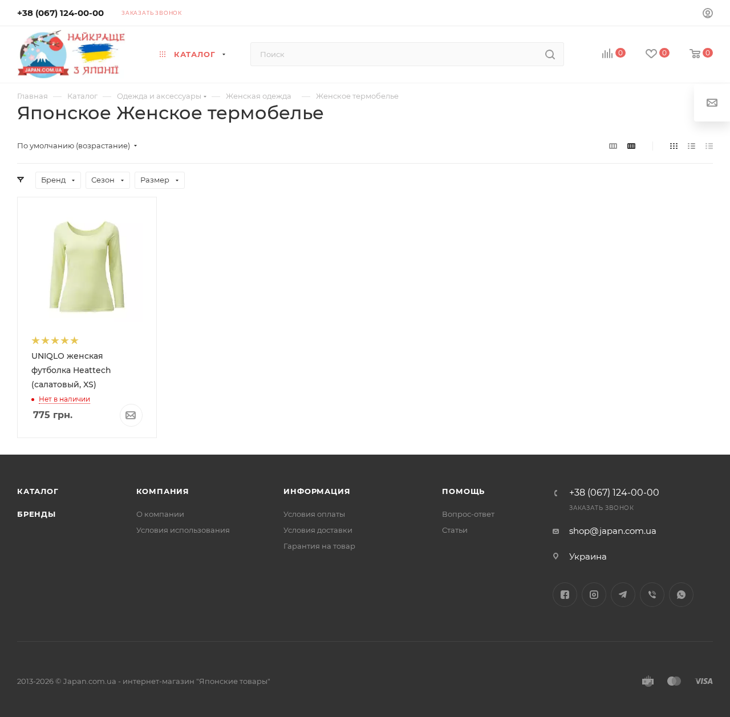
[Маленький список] (613, 145)
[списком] (691, 145)
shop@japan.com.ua (612, 530)
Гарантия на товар (319, 545)
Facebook (565, 594)
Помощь (463, 491)
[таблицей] (709, 145)
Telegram (623, 594)
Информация (316, 491)
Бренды (36, 513)
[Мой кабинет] (708, 14)
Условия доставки (317, 529)
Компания (162, 491)
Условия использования (183, 529)
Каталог (38, 491)
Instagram (594, 594)
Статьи (455, 529)
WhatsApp (681, 594)
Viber (652, 594)
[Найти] (550, 54)
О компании (160, 513)
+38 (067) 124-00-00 (60, 12)
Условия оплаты (314, 513)
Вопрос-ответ (468, 513)
